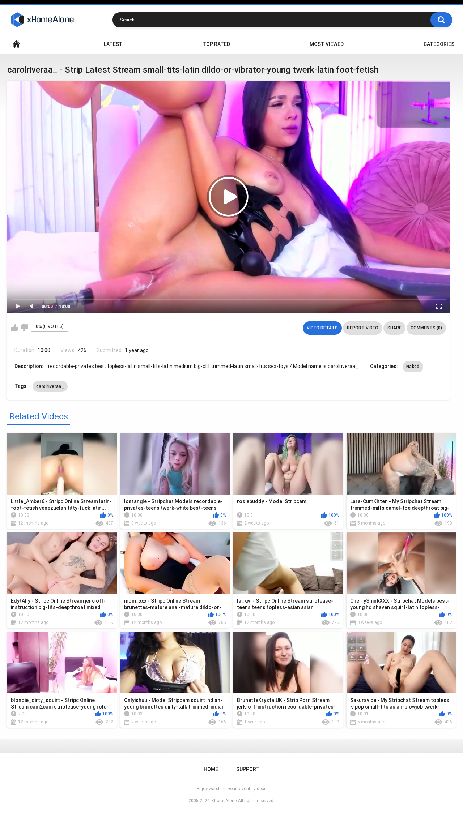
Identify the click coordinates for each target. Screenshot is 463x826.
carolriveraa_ (50, 386)
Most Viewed (327, 44)
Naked (413, 366)
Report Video (362, 327)
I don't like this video (24, 327)
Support (248, 769)
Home (16, 44)
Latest (113, 44)
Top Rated (216, 44)
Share (394, 327)
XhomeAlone (224, 800)
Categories (439, 44)
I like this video (14, 327)
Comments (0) (426, 327)
